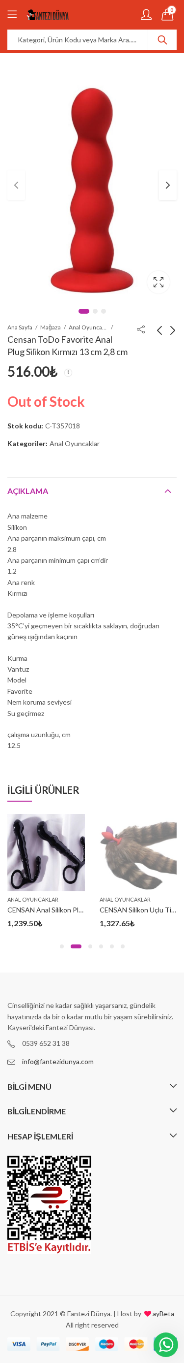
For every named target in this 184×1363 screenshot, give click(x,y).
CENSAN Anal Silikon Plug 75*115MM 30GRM (77, 910)
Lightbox (158, 282)
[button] (61, 946)
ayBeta (162, 1313)
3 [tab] (103, 311)
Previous (16, 185)
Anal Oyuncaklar (88, 327)
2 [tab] (95, 311)
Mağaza (50, 327)
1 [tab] (84, 311)
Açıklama (27, 490)
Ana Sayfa (19, 327)
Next (168, 185)
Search (162, 40)
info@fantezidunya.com (58, 1061)
